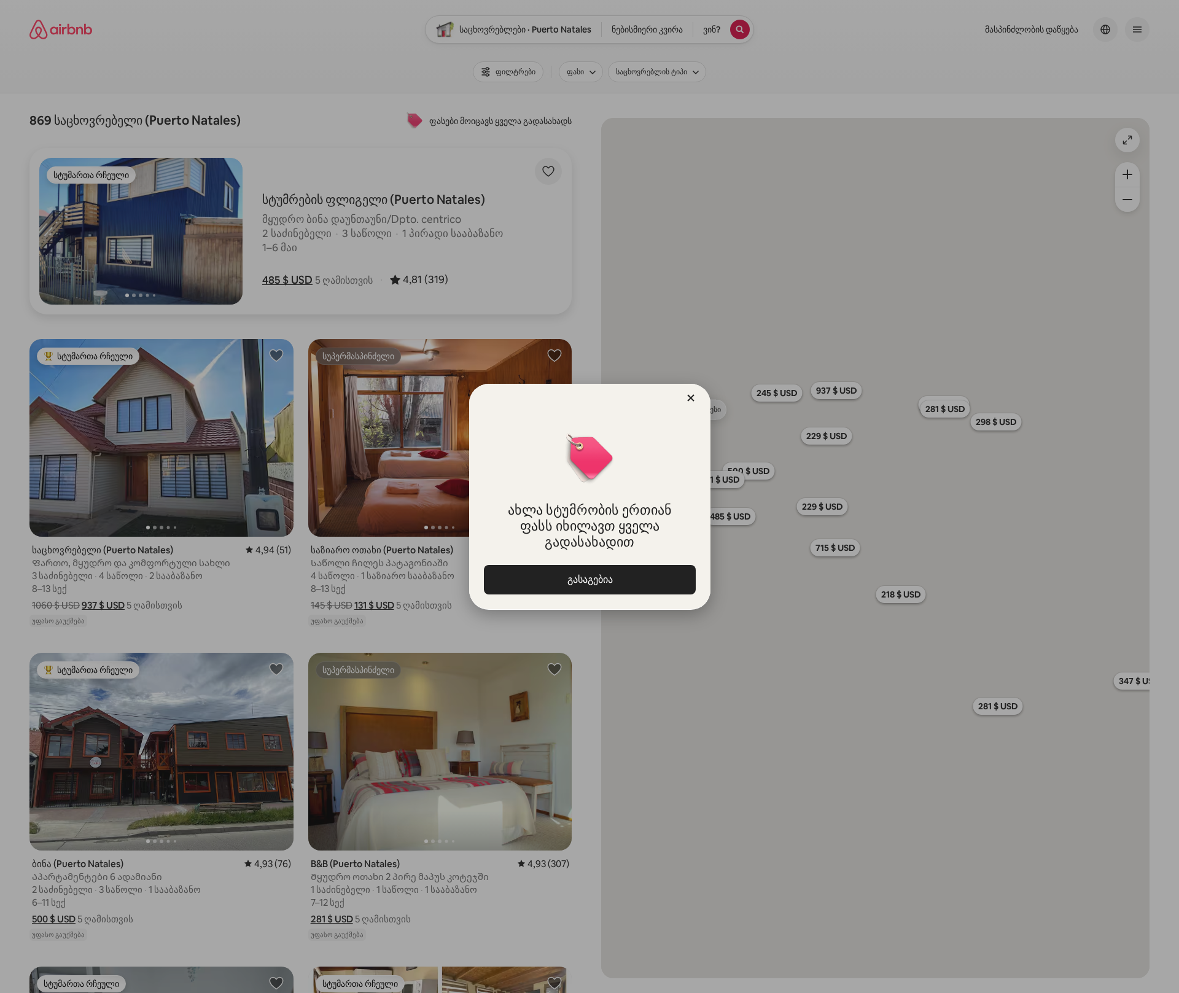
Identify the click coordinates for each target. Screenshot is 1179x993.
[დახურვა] (691, 398)
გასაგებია (589, 579)
